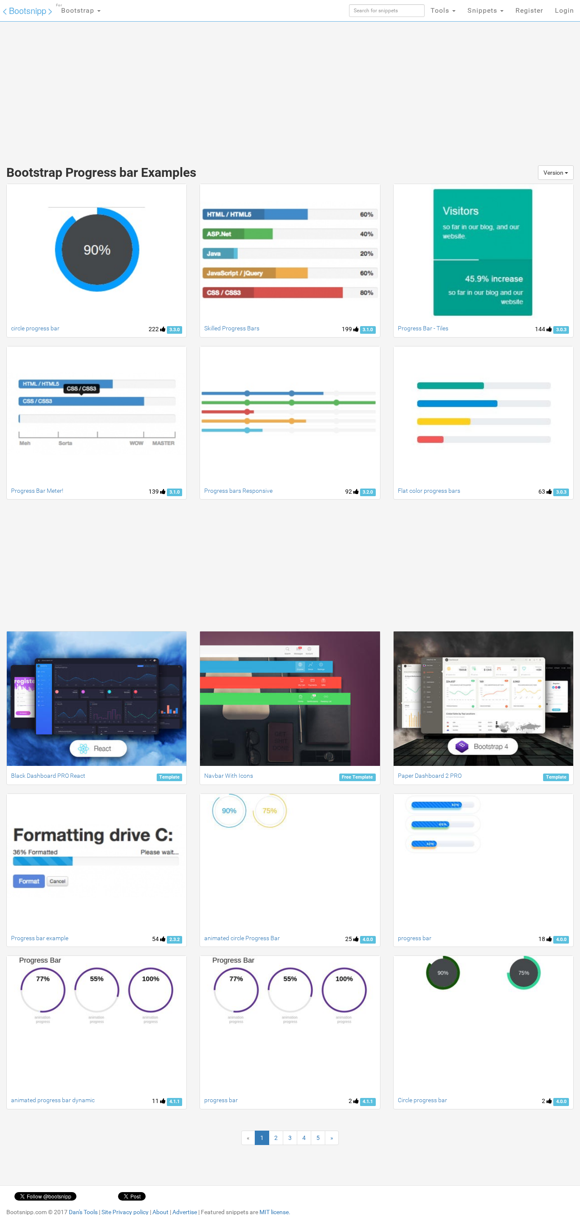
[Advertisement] (226, 89)
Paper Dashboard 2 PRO (430, 775)
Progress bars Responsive (238, 490)
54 (156, 939)
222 (154, 329)
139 (154, 491)
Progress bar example (39, 938)
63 (542, 491)
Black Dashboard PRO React (48, 775)
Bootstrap (76, 8)
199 (347, 329)
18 (542, 939)
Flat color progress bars (429, 490)
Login (564, 10)
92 (349, 491)
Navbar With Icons (228, 775)
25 (349, 939)
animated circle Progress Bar (242, 938)
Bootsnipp (27, 10)
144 (540, 329)
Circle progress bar (422, 1100)
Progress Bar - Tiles (423, 328)
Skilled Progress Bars (231, 328)
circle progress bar (35, 328)
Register (529, 10)
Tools (441, 10)
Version (554, 172)
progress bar (414, 938)
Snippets (483, 10)
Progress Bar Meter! (37, 490)
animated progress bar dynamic (53, 1100)
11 (156, 1101)
